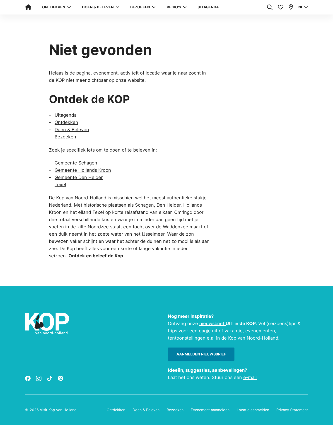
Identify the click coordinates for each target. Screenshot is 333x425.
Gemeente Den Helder (79, 177)
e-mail (250, 377)
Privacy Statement (292, 410)
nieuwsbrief (212, 323)
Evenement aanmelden (210, 410)
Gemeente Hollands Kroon (83, 170)
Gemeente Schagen (76, 163)
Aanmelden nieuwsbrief (201, 354)
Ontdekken (66, 122)
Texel (60, 184)
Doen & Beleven (72, 129)
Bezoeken (65, 137)
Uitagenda (208, 7)
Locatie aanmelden (253, 410)
